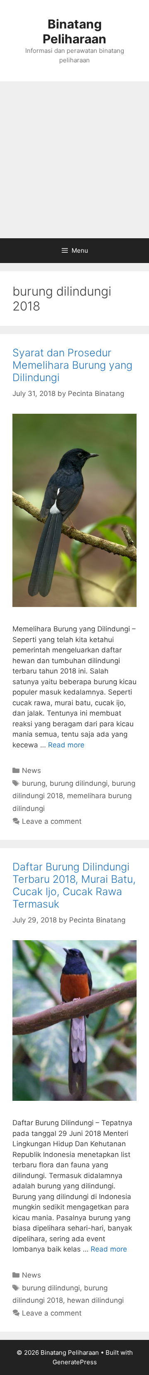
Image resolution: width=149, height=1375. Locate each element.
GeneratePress (75, 1362)
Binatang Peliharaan (74, 31)
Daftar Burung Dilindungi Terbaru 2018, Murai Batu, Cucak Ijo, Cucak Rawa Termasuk (74, 885)
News (31, 770)
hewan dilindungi (95, 1300)
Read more (66, 745)
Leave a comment (52, 821)
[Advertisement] (74, 159)
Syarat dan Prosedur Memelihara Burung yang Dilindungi (72, 365)
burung (34, 783)
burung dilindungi (79, 783)
